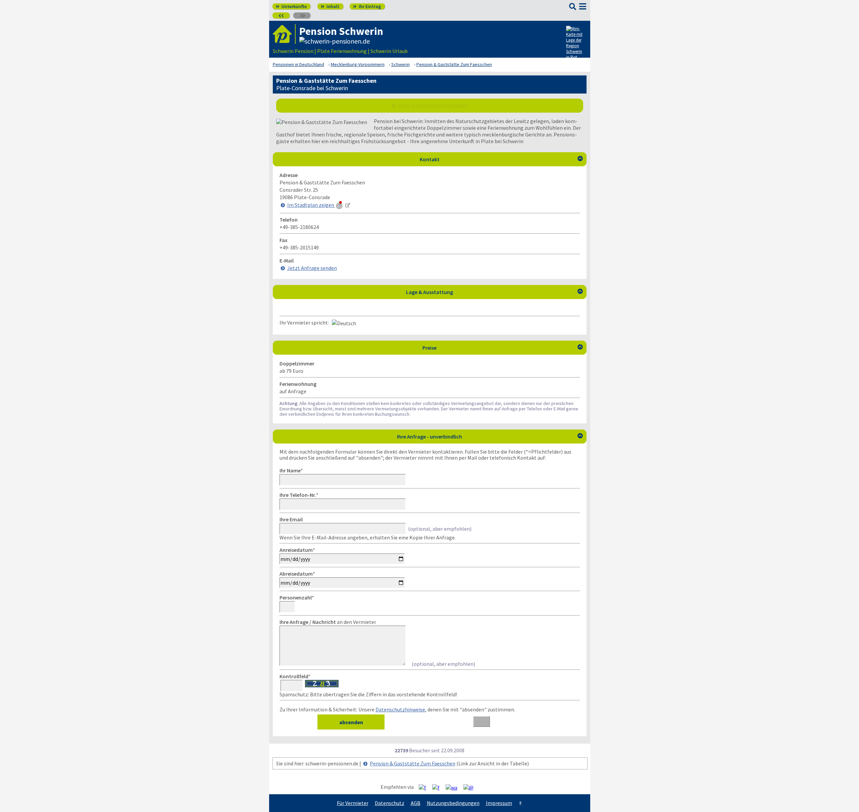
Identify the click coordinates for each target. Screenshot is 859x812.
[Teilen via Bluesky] (438, 787)
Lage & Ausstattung (494, 292)
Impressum (499, 803)
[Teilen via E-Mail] (470, 787)
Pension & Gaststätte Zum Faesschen (412, 763)
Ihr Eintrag (367, 6)
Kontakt (501, 159)
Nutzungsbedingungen (453, 803)
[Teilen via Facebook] (425, 787)
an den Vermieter (328, 622)
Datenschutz (389, 803)
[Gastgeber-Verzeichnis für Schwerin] (284, 34)
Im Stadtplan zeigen (311, 204)
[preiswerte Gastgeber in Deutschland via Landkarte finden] (575, 44)
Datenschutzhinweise (400, 709)
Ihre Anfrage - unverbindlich (490, 436)
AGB (415, 803)
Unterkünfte (291, 6)
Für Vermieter (352, 803)
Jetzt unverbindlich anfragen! (432, 105)
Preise (502, 347)
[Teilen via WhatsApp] (454, 787)
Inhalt (330, 6)
